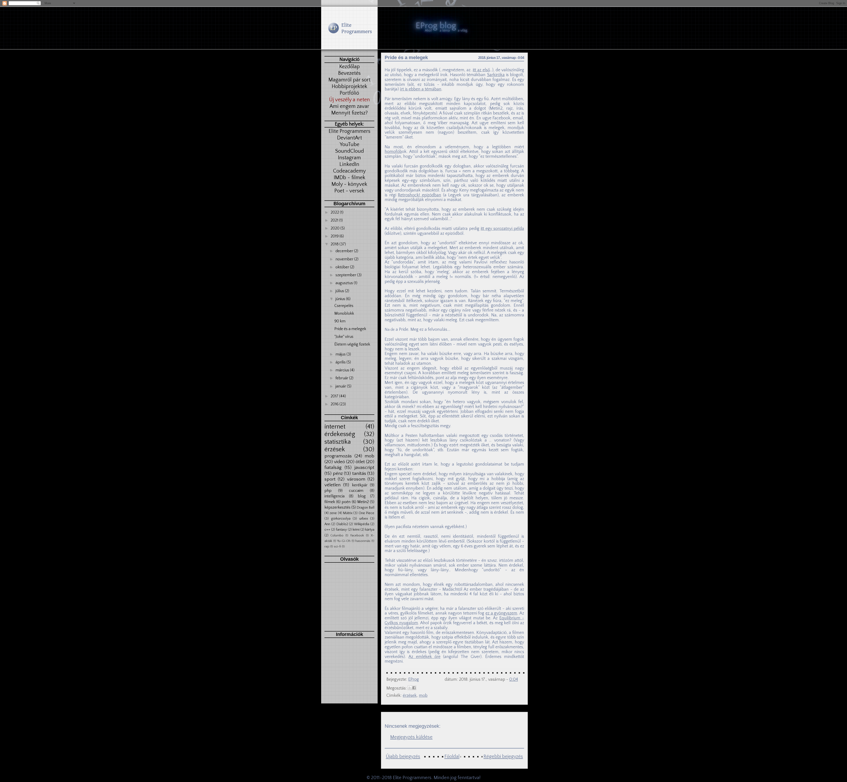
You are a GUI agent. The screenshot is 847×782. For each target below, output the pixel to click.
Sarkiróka (496, 74)
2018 (335, 244)
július (340, 291)
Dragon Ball (365, 507)
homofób (393, 151)
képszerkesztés (337, 507)
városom (356, 479)
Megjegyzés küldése (411, 737)
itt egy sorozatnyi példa (502, 228)
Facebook (357, 535)
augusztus (344, 283)
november (344, 259)
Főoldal (451, 756)
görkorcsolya (340, 519)
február (342, 378)
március (342, 370)
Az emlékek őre (424, 656)
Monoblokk (344, 313)
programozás (338, 456)
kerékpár (359, 485)
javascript (364, 467)
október (342, 267)
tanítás (359, 473)
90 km (339, 321)
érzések (334, 449)
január (341, 386)
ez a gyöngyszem (501, 613)
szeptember (346, 275)
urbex (363, 519)
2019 (335, 236)
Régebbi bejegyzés (503, 756)
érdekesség (339, 434)
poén (346, 502)
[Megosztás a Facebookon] (414, 688)
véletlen (332, 485)
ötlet (360, 461)
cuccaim (356, 491)
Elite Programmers (412, 777)
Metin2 (363, 502)
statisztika (337, 441)
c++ (327, 530)
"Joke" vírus (343, 337)
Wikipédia (361, 524)
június (340, 299)
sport (329, 479)
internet (334, 426)
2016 (335, 404)
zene (333, 513)
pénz (338, 473)
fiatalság (332, 467)
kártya (369, 530)
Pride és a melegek (350, 329)
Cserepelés (343, 306)
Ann (327, 524)
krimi (356, 530)
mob (369, 456)
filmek (329, 502)
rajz (326, 546)
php (328, 491)
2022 (335, 212)
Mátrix (347, 513)
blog (362, 496)
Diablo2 (342, 524)
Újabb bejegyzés (403, 756)
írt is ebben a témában (420, 89)
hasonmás (362, 541)
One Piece (366, 513)
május (341, 354)
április (341, 362)
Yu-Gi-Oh (343, 541)
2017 (335, 396)
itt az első (481, 70)
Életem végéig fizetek (352, 344)
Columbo (336, 535)
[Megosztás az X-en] (410, 688)
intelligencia (334, 496)
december (344, 251)
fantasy (341, 530)
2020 (335, 228)
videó (339, 461)
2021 (335, 220)
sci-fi (337, 546)
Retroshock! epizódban (419, 195)
